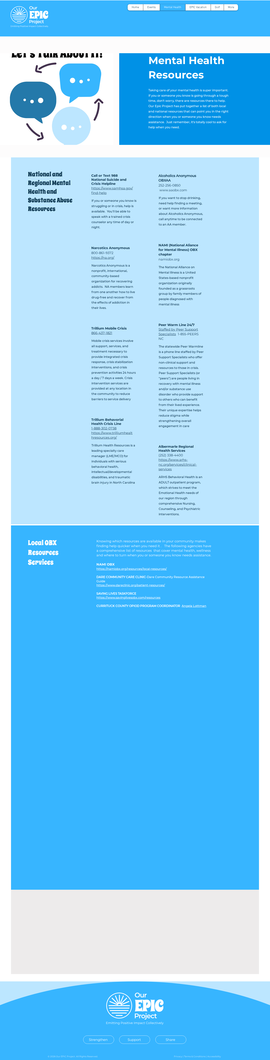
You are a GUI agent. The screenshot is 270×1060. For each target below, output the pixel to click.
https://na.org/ (102, 258)
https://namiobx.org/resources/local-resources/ (131, 569)
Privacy (178, 1056)
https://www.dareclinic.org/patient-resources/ (130, 585)
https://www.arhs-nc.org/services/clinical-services (178, 464)
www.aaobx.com (173, 190)
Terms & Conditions (195, 1056)
